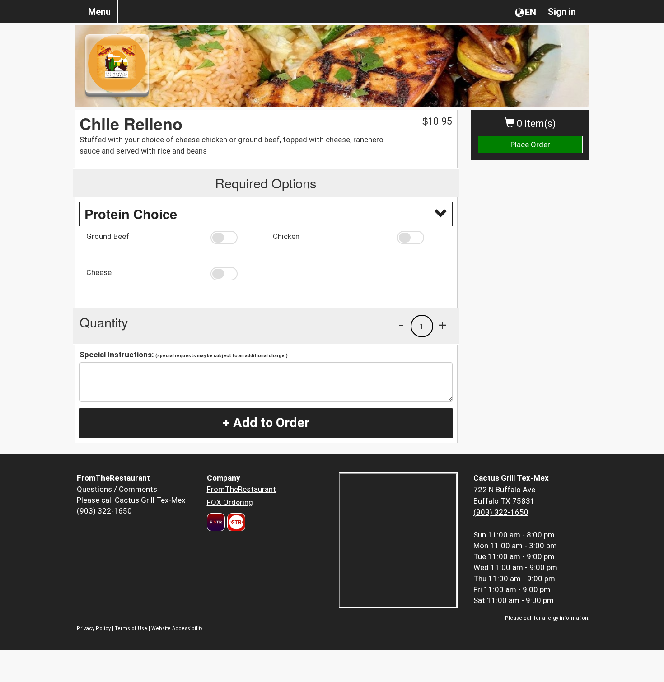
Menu (99, 11)
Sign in (562, 11)
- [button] (401, 324)
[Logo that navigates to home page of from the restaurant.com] (216, 522)
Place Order (530, 144)
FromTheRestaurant (241, 489)
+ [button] (443, 324)
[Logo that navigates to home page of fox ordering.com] (235, 522)
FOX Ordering (230, 502)
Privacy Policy (94, 628)
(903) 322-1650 (104, 510)
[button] (234, 237)
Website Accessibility (176, 628)
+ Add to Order (266, 422)
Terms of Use (131, 628)
